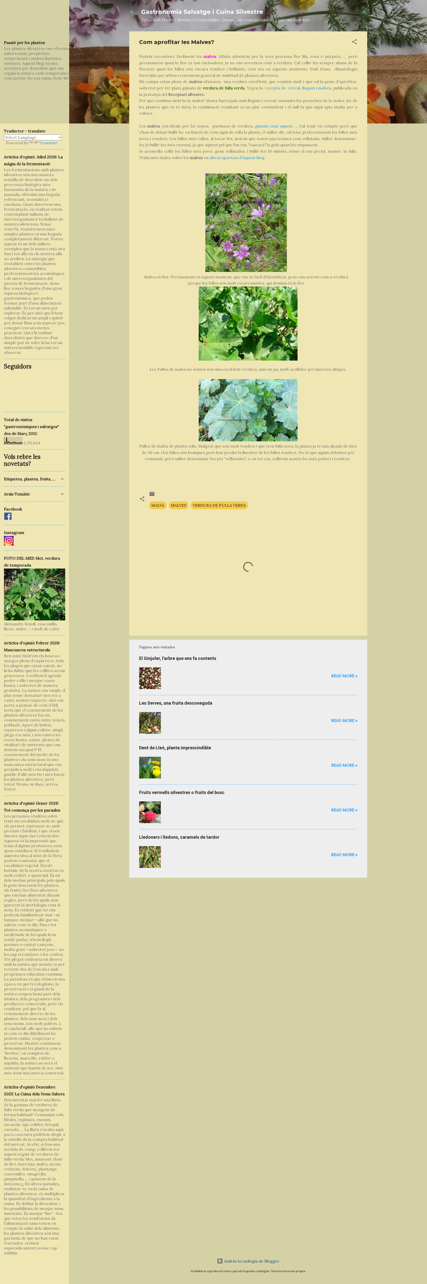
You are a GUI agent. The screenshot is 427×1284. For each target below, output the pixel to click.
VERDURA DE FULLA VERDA (219, 505)
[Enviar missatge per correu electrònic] (152, 495)
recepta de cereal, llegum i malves (298, 87)
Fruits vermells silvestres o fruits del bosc (181, 792)
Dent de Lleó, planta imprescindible (175, 747)
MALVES (178, 505)
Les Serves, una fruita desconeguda (175, 703)
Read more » (344, 675)
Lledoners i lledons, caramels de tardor (179, 837)
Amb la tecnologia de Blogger (251, 1261)
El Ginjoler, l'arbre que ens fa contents (177, 658)
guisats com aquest (274, 125)
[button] (354, 42)
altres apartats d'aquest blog (237, 157)
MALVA (157, 505)
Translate (48, 142)
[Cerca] (364, 13)
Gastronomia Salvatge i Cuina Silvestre (202, 11)
